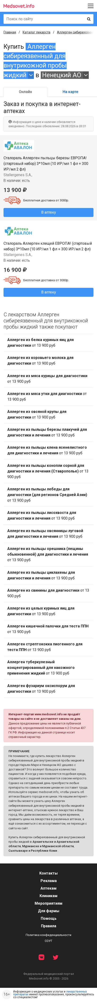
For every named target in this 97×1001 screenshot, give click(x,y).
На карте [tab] (70, 92)
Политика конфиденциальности (48, 935)
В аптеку (48, 212)
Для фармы (48, 911)
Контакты (48, 873)
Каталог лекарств (36, 32)
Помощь (49, 918)
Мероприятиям (48, 903)
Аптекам (48, 888)
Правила (48, 926)
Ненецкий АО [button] (61, 75)
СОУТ (48, 941)
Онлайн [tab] (25, 92)
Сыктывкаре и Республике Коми (32, 850)
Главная (10, 32)
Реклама (48, 881)
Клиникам (48, 896)
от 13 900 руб (40, 343)
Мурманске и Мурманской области (48, 846)
